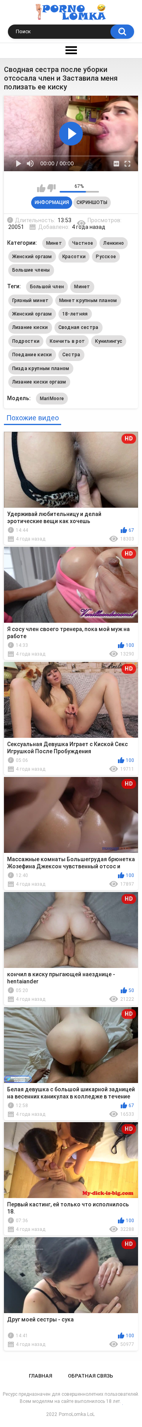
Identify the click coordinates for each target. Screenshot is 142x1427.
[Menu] (71, 50)
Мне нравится (41, 188)
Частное (82, 243)
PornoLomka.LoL (77, 1414)
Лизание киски (30, 327)
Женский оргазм (32, 256)
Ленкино (113, 243)
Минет (54, 243)
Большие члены (31, 270)
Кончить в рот (67, 341)
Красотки (74, 256)
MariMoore (52, 398)
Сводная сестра (78, 327)
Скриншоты (92, 202)
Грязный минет (30, 300)
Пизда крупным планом (40, 368)
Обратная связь (90, 1376)
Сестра (71, 354)
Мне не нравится (51, 188)
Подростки (26, 341)
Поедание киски (32, 354)
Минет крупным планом (88, 300)
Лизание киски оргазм (39, 382)
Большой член (47, 286)
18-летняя (75, 314)
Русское (106, 256)
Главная (40, 1376)
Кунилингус (108, 341)
